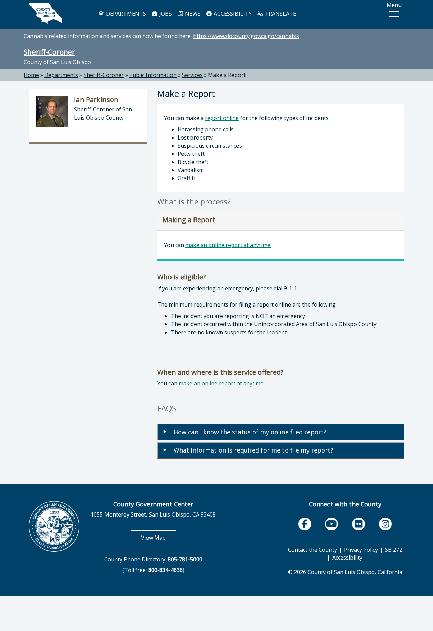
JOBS (165, 13)
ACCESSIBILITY (232, 13)
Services (192, 75)
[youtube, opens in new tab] (332, 524)
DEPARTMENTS (125, 13)
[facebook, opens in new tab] (304, 524)
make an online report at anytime (227, 245)
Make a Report (227, 75)
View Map (158, 537)
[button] (394, 14)
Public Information (153, 75)
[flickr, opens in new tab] (358, 524)
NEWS (192, 13)
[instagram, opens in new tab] (385, 524)
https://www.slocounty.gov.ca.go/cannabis (246, 36)
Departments (61, 75)
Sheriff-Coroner (49, 52)
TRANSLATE (280, 13)
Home (31, 75)
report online (222, 118)
